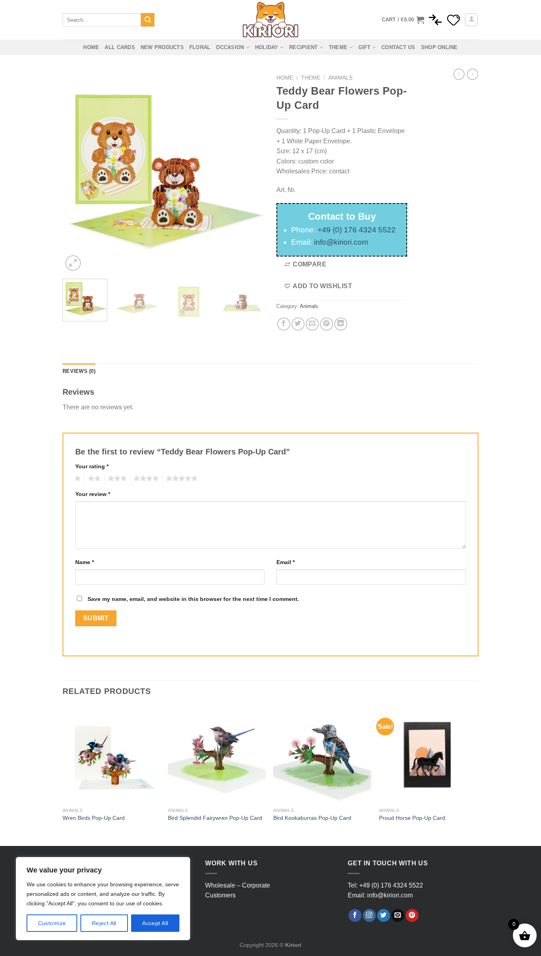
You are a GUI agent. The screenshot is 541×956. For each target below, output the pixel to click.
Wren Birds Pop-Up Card (94, 818)
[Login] (471, 19)
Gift (364, 47)
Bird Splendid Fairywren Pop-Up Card (215, 818)
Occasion (230, 47)
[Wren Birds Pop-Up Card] (111, 755)
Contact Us (398, 47)
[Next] (251, 172)
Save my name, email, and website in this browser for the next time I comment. (193, 599)
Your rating (92, 466)
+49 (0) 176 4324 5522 (357, 230)
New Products (162, 47)
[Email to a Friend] (312, 324)
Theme (338, 47)
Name (84, 562)
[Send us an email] (397, 915)
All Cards (120, 47)
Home (91, 47)
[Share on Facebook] (283, 324)
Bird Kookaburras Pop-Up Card (312, 818)
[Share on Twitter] (298, 324)
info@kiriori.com (341, 242)
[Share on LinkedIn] (340, 324)
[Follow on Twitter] (383, 915)
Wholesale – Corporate (237, 885)
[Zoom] (73, 263)
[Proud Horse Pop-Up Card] (428, 755)
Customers (220, 895)
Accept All (155, 923)
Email (285, 562)
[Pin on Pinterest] (326, 324)
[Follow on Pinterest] (412, 915)
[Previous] (76, 172)
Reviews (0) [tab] (79, 371)
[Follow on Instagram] (369, 915)
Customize (52, 923)
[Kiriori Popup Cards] (270, 20)
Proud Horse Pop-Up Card (412, 818)
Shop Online (439, 47)
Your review (92, 494)
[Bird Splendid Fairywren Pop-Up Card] (217, 755)
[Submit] (147, 20)
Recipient (303, 47)
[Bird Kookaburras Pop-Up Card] (322, 755)
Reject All (104, 923)
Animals (340, 78)
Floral (200, 47)
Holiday (266, 47)
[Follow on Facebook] (355, 915)
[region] (103, 898)
